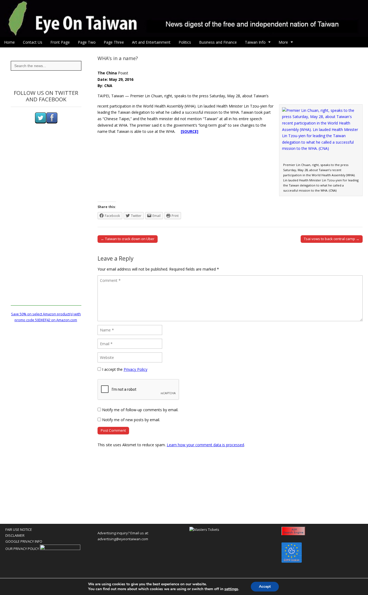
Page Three (114, 42)
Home (9, 42)
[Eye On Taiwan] (184, 18)
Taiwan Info (255, 42)
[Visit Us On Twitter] (40, 122)
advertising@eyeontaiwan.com (123, 539)
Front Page (60, 42)
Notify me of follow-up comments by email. (140, 409)
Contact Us (32, 42)
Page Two (87, 42)
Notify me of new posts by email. (131, 419)
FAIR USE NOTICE (18, 529)
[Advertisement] (46, 225)
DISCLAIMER (15, 535)
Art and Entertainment (151, 42)
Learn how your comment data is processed (205, 444)
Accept (265, 586)
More (283, 42)
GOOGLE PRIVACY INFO (23, 541)
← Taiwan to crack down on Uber (127, 238)
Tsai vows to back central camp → (331, 238)
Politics (185, 42)
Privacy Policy (135, 369)
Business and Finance (218, 42)
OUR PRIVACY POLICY (22, 548)
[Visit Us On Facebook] (51, 122)
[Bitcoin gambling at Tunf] (60, 548)
